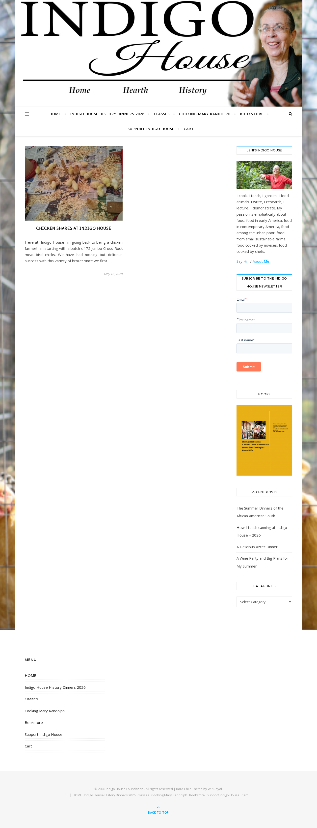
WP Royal (215, 789)
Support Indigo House (151, 128)
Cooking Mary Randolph (205, 114)
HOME (55, 114)
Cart (189, 128)
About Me (261, 261)
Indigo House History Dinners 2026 (107, 114)
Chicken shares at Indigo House (73, 228)
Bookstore (252, 114)
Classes (162, 114)
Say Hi (242, 261)
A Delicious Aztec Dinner (257, 546)
